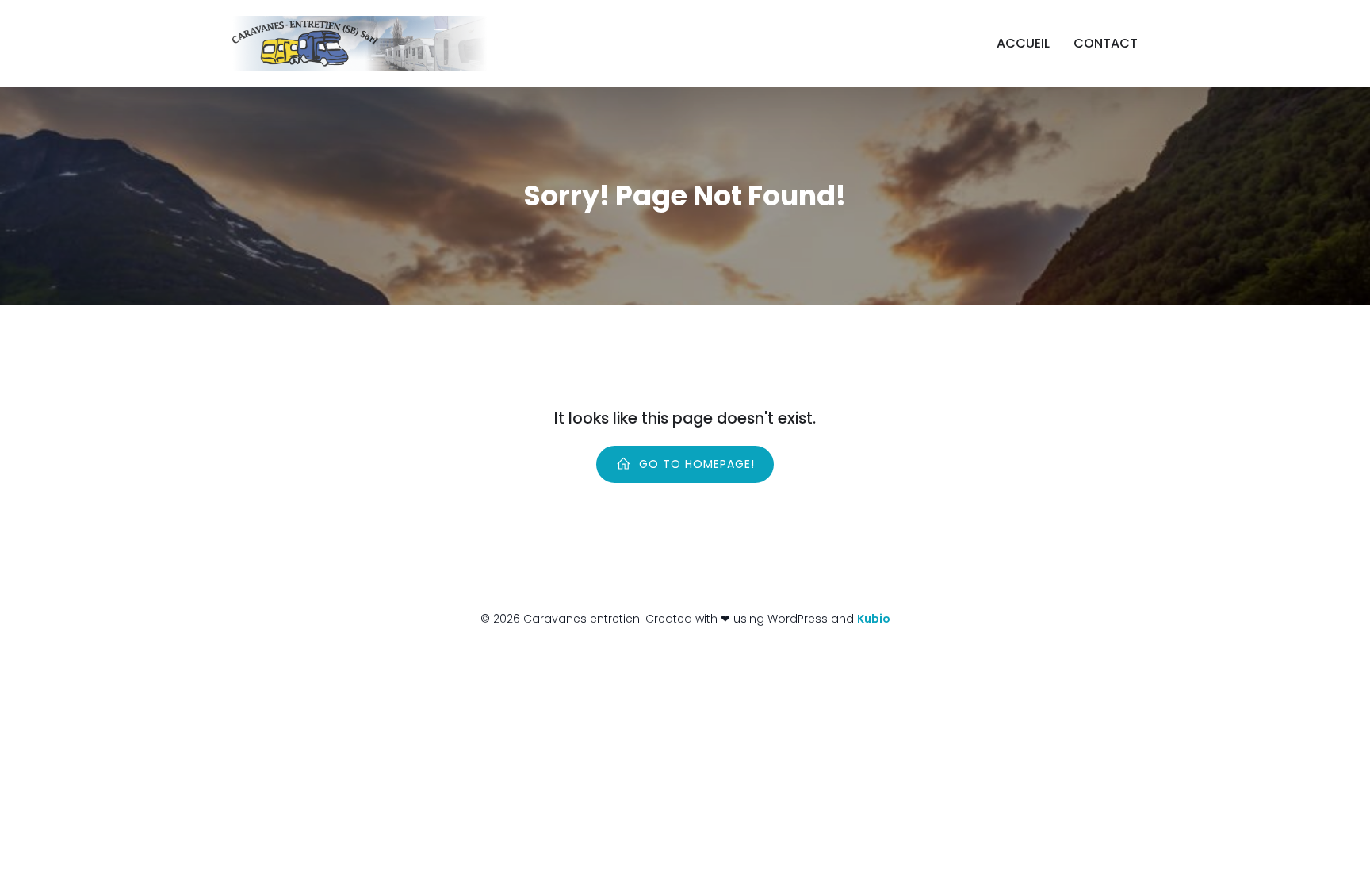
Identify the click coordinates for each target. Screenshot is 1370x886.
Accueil (1023, 43)
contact (1105, 43)
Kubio (873, 619)
